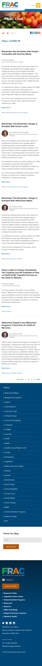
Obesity (8, 471)
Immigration (9, 457)
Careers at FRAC (11, 586)
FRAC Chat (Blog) (10, 610)
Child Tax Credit (11, 411)
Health (7, 443)
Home (3, 33)
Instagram (14, 623)
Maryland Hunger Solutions (11, 646)
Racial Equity (10, 480)
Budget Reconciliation (13, 398)
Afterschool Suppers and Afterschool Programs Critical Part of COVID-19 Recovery (19, 325)
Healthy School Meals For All (15, 448)
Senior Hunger (10, 503)
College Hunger (11, 416)
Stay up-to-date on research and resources (17, 630)
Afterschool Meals (10, 259)
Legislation (9, 462)
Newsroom (8, 603)
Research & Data (10, 593)
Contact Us (9, 580)
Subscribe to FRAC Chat (10, 633)
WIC (6, 521)
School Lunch (15, 187)
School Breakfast (11, 489)
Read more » (6, 107)
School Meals (24, 187)
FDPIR (7, 439)
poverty (8, 475)
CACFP (7, 402)
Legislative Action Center (13, 596)
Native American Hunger (14, 466)
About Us (7, 606)
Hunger (7, 452)
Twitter (3, 623)
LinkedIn (10, 623)
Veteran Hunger (11, 516)
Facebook (7, 623)
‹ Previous (20, 379)
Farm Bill (8, 434)
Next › (39, 379)
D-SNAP (8, 430)
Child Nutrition (10, 407)
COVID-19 (7, 33)
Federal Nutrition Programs (14, 600)
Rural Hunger (10, 484)
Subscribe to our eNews (10, 627)
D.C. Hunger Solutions (9, 643)
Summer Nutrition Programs (20, 112)
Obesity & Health (10, 616)
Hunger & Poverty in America (15, 613)
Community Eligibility (13, 420)
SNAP (7, 507)
